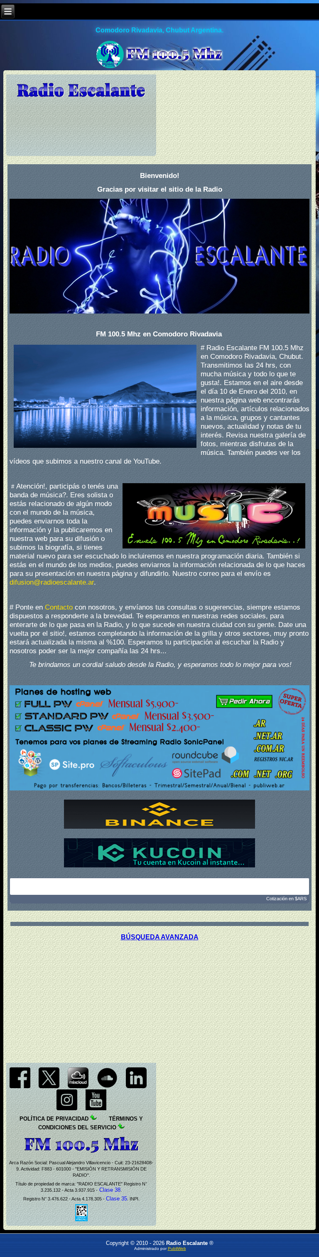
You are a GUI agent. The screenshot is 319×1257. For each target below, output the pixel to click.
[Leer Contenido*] (108, 1119)
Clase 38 (109, 1190)
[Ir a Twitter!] (49, 1086)
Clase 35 (116, 1198)
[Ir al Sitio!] (160, 737)
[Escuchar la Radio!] (160, 256)
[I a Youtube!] (96, 1108)
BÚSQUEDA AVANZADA (160, 937)
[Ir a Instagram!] (66, 1108)
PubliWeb (177, 1248)
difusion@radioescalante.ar (52, 582)
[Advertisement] (159, 999)
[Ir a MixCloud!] (78, 1086)
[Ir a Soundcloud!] (107, 1086)
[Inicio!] (81, 90)
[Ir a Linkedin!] (136, 1086)
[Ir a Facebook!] (20, 1086)
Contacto (59, 607)
